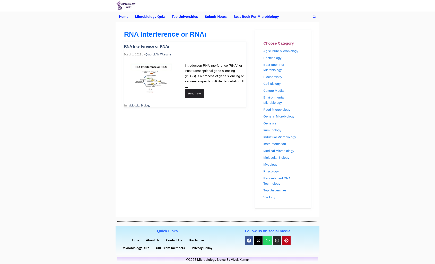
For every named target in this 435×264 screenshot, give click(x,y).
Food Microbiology (276, 109)
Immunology (272, 130)
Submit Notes (216, 16)
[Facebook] (249, 240)
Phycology (271, 171)
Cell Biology (272, 83)
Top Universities (185, 16)
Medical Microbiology (278, 151)
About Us (152, 240)
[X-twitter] (258, 240)
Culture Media (273, 90)
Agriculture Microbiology (280, 51)
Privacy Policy (202, 248)
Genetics (269, 123)
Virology (269, 197)
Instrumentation (274, 144)
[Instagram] (277, 240)
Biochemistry (272, 77)
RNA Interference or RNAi (146, 46)
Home (123, 16)
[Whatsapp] (267, 240)
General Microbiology (278, 116)
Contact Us (174, 240)
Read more (194, 93)
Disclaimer (196, 240)
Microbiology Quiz (150, 16)
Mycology (270, 164)
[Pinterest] (286, 240)
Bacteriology (272, 58)
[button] (314, 17)
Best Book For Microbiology (256, 16)
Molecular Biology (139, 105)
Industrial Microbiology (279, 137)
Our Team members (170, 248)
